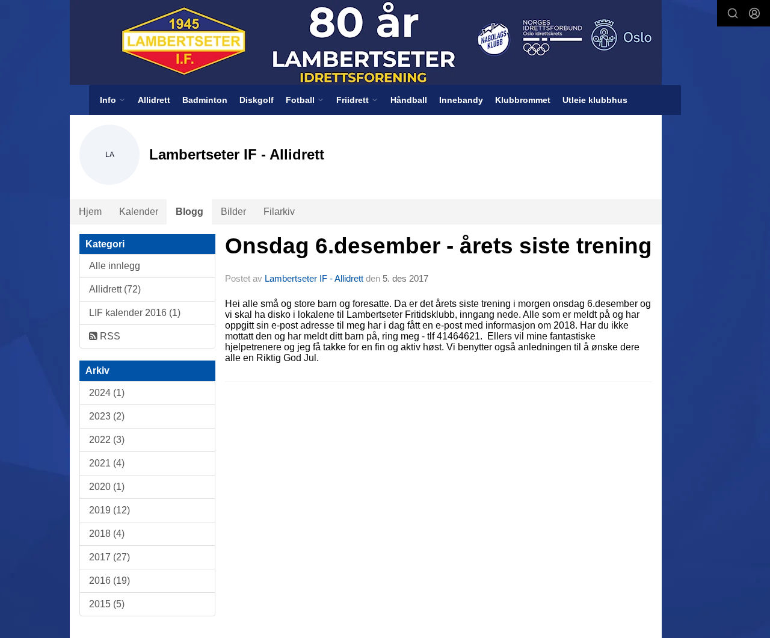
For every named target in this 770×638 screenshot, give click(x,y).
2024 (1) (107, 393)
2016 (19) (109, 580)
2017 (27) (109, 557)
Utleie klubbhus (594, 100)
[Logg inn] (754, 13)
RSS (108, 336)
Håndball (408, 100)
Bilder (233, 211)
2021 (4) (107, 463)
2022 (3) (107, 440)
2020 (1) (107, 487)
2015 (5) (107, 604)
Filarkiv (279, 211)
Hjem (90, 211)
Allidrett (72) (115, 289)
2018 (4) (107, 533)
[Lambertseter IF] (366, 42)
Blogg (189, 211)
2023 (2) (107, 416)
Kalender (138, 211)
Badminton (204, 100)
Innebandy (461, 100)
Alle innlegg (114, 266)
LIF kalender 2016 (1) (134, 313)
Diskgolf (256, 100)
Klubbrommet (522, 100)
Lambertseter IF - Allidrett (314, 278)
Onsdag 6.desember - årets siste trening (438, 246)
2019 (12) (109, 510)
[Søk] (733, 13)
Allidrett (154, 100)
